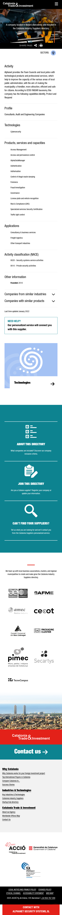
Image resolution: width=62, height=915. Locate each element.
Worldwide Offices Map (11, 816)
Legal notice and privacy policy (22, 890)
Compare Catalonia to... (11, 781)
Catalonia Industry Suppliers (12, 799)
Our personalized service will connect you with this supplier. (30, 325)
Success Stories (8, 785)
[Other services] (53, 53)
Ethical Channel (13, 893)
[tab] (31, 294)
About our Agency (8, 812)
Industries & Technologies (16, 790)
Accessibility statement (33, 893)
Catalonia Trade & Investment (19, 808)
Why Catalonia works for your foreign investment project (23, 774)
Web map (50, 893)
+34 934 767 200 (48, 898)
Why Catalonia (10, 769)
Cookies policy (44, 890)
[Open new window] (18, 630)
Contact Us (6, 820)
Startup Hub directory (10, 802)
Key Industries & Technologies (13, 795)
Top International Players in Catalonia (16, 777)
